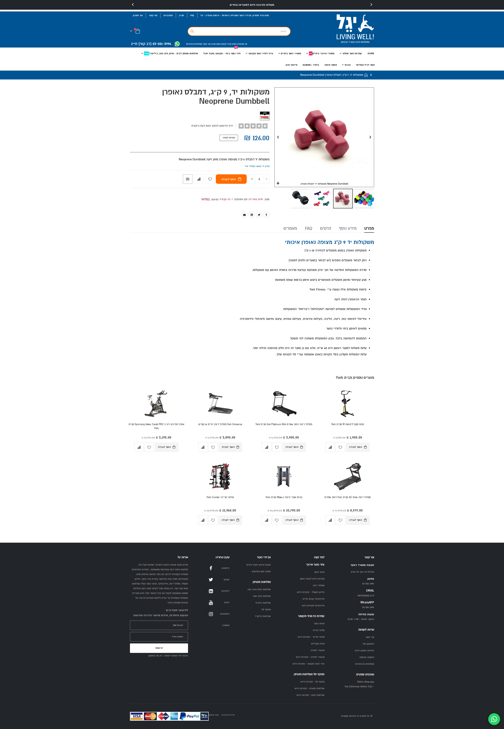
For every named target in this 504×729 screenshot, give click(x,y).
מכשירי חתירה (317, 650)
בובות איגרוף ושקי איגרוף (258, 564)
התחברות (168, 15)
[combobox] (239, 31)
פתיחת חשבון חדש (364, 650)
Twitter (259, 215)
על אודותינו (241, 44)
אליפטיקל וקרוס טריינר (313, 598)
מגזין (181, 15)
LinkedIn (251, 215)
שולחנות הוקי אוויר (262, 596)
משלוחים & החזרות (364, 664)
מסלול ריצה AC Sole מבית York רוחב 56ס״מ (347, 497)
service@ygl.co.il (366, 595)
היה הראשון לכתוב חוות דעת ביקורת (212, 125)
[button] (278, 183)
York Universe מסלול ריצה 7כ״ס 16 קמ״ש (220, 424)
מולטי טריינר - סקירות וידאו (311, 637)
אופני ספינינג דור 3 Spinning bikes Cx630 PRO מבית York (156, 426)
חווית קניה (231, 44)
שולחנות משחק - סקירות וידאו (309, 688)
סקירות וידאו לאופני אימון (312, 578)
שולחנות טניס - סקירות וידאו (310, 695)
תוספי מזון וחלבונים (261, 571)
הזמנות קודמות (366, 657)
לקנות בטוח (221, 44)
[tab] (369, 229)
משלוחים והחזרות (194, 44)
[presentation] (133, 4)
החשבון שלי (368, 643)
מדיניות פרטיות (227, 715)
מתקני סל (266, 609)
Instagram (211, 614)
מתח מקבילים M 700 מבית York (347, 424)
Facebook (266, 215)
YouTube (211, 602)
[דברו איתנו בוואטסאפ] (494, 719)
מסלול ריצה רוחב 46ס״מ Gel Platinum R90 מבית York (284, 424)
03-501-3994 (368, 607)
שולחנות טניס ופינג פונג (259, 589)
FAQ (192, 15)
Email (244, 215)
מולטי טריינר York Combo (220, 497)
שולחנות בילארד (263, 616)
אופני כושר (319, 572)
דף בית (366, 75)
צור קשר (153, 15)
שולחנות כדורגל (263, 602)
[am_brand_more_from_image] (347, 404)
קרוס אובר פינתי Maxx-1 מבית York (284, 497)
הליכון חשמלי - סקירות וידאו (310, 592)
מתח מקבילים (317, 643)
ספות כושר (319, 623)
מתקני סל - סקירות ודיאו (312, 681)
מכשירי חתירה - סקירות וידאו (310, 657)
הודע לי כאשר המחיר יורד (257, 166)
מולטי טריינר (318, 630)
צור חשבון (138, 15)
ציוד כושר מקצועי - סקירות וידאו (308, 663)
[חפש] (192, 31)
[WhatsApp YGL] (177, 44)
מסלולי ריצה (318, 585)
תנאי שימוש (214, 715)
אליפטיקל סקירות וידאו (313, 605)
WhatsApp (211, 625)
